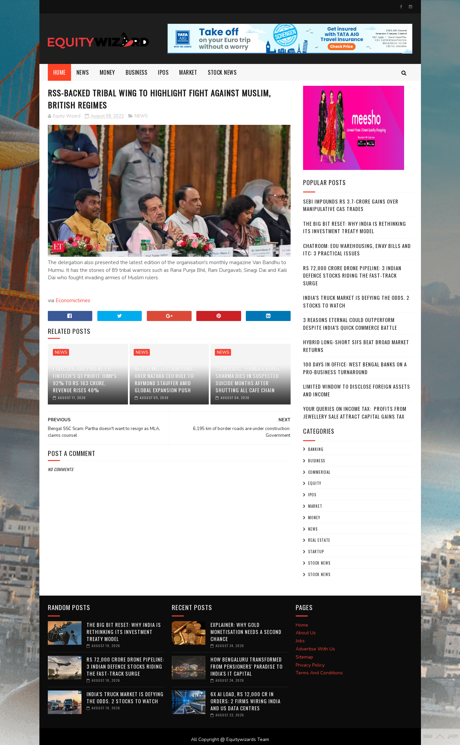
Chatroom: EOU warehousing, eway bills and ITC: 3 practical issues (357, 249)
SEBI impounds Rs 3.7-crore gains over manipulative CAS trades (350, 205)
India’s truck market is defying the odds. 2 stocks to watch (125, 697)
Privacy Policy (310, 665)
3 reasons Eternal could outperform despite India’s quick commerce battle (350, 323)
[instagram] (410, 6)
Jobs (300, 641)
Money (107, 72)
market (188, 72)
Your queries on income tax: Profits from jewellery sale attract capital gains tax (354, 412)
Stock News (222, 72)
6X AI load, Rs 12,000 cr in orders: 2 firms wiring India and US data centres (245, 701)
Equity (314, 483)
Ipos (163, 72)
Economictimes (73, 300)
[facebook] (401, 6)
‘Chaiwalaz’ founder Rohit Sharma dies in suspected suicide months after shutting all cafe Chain (248, 379)
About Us (306, 633)
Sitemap (304, 657)
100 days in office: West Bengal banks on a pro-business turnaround (355, 368)
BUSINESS (136, 72)
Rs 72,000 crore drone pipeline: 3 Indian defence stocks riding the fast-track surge (352, 275)
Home (59, 72)
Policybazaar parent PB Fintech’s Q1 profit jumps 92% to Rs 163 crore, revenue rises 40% (85, 379)
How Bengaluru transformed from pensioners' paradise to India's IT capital (246, 666)
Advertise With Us (315, 649)
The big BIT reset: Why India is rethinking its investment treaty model (354, 227)
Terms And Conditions (319, 673)
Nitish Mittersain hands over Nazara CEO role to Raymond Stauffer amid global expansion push (165, 379)
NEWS (82, 72)
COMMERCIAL (319, 472)
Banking (316, 449)
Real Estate (319, 540)
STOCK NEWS (319, 574)
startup (316, 551)
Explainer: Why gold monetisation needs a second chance (246, 631)
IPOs (312, 494)
